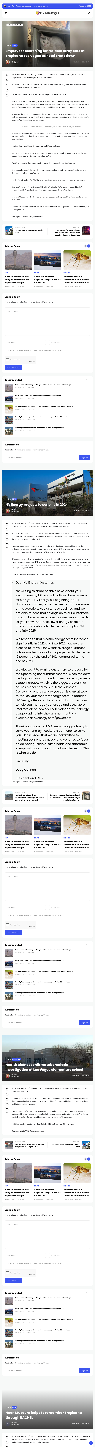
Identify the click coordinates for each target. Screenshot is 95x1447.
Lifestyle (66, 273)
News (6, 273)
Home (7, 45)
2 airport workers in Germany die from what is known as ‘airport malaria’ (76, 279)
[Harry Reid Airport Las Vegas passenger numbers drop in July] (5, 6)
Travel (14, 45)
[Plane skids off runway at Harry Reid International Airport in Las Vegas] (18, 260)
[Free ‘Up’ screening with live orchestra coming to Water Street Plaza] (9, 420)
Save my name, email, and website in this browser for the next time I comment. (35, 350)
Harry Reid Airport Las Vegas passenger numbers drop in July (31, 6)
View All (88, 380)
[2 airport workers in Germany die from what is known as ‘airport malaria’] (77, 260)
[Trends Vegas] (47, 13)
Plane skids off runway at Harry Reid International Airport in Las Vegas (17, 279)
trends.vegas (15, 61)
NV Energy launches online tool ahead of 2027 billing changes (39, 428)
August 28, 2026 (85, 6)
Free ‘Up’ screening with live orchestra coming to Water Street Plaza (42, 417)
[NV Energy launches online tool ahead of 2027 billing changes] (9, 431)
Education (16, 1059)
